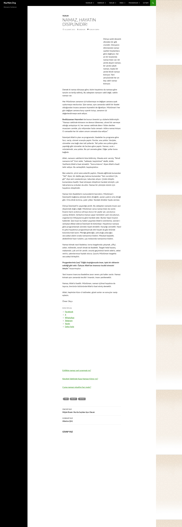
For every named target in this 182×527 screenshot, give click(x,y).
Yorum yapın (94, 29)
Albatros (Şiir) (67, 420)
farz (66, 399)
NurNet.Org (10, 3)
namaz (82, 399)
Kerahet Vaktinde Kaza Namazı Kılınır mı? (80, 379)
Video (121, 3)
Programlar (133, 3)
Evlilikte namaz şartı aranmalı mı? (76, 370)
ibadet (73, 399)
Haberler (100, 3)
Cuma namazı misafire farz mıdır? (76, 387)
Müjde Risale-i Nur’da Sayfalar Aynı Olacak (78, 411)
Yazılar (111, 3)
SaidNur (82, 29)
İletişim (145, 3)
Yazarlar (89, 3)
